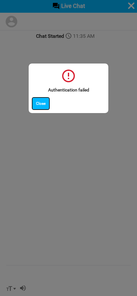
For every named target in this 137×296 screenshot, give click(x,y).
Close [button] (41, 103)
